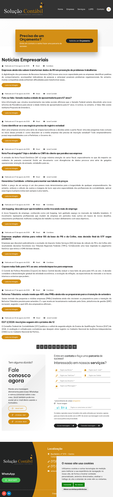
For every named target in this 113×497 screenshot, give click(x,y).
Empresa (70, 9)
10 (74, 347)
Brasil (38, 66)
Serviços (81, 9)
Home (60, 9)
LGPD (91, 9)
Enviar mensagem (63, 426)
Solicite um (79, 41)
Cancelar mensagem (88, 426)
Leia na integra (11, 85)
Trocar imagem (61, 403)
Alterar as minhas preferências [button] (75, 489)
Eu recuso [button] (79, 485)
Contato (100, 9)
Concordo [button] (67, 485)
